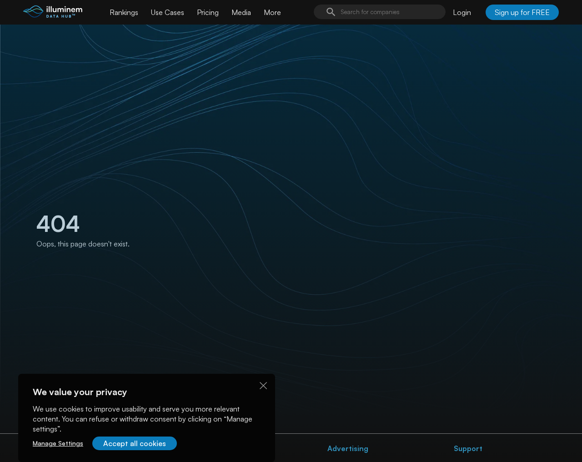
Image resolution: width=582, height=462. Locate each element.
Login (462, 12)
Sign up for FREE (522, 12)
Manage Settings (58, 443)
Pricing (208, 12)
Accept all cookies (134, 443)
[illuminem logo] (52, 13)
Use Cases (167, 12)
